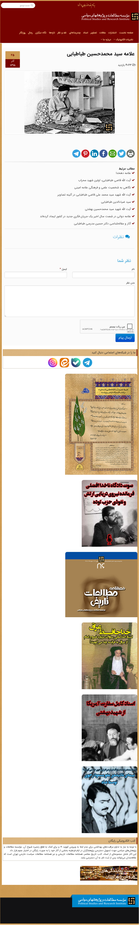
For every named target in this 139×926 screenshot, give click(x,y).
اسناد (85, 33)
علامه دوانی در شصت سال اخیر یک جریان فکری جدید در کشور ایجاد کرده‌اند (86, 216)
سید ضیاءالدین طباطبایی (116, 202)
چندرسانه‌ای (75, 33)
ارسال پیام (125, 337)
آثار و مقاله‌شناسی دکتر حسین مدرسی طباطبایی (103, 223)
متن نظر (130, 283)
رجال (30, 33)
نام (133, 269)
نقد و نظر (62, 33)
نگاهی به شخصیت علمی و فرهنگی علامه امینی (103, 187)
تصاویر (94, 33)
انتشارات (112, 33)
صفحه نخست (126, 33)
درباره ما (106, 39)
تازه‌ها (52, 33)
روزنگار (22, 33)
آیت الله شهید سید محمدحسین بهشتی (108, 209)
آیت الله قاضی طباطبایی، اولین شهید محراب (105, 180)
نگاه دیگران (40, 33)
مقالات (102, 33)
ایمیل (63, 269)
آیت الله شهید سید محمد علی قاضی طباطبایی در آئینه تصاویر (94, 194)
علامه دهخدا (124, 173)
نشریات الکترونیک (124, 39)
